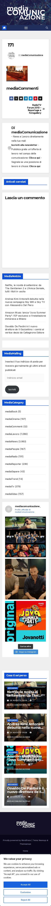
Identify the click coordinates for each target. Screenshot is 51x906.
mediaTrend (11, 479)
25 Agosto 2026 (19, 732)
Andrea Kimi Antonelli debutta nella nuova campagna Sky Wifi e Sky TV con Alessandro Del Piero (25, 302)
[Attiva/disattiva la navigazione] (26, 28)
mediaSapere (12, 471)
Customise (25, 892)
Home (25, 851)
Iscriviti (12, 389)
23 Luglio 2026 (18, 797)
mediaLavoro (12, 434)
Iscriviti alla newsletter (24, 145)
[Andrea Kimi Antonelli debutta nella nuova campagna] (25, 579)
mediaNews (11, 441)
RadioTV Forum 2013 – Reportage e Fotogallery (34, 109)
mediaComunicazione (32, 55)
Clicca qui (34, 157)
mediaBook (11, 411)
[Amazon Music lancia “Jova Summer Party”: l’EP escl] (25, 621)
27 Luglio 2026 (18, 765)
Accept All (25, 884)
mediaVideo (11, 494)
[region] (25, 880)
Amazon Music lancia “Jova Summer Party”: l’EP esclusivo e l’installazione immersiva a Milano (25, 315)
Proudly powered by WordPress (17, 840)
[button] (47, 27)
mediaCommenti (14, 426)
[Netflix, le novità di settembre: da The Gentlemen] (25, 537)
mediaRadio (11, 456)
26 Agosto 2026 (19, 700)
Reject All (25, 900)
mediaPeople (12, 449)
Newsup (42, 840)
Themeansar (25, 844)
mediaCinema (12, 419)
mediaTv (9, 486)
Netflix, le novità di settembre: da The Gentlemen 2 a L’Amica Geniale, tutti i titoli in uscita (25, 288)
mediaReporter (13, 464)
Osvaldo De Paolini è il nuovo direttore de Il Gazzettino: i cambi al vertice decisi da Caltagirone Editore (24, 329)
